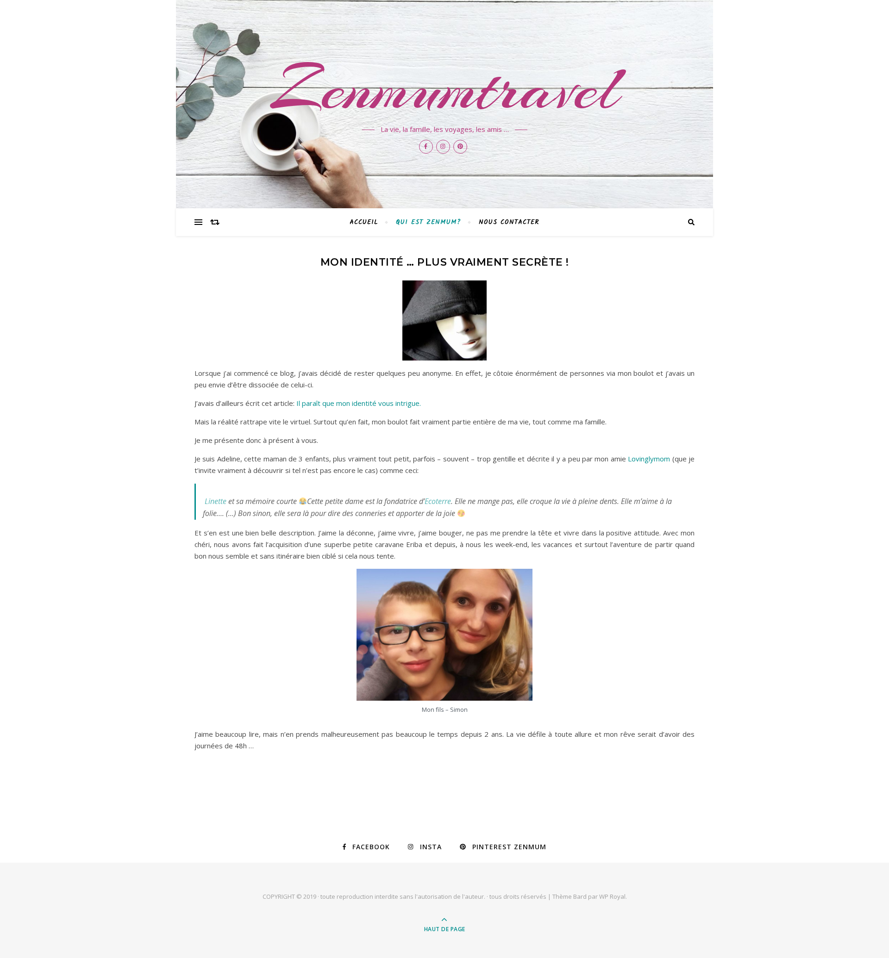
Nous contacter (509, 222)
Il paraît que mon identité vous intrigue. (358, 403)
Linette (215, 501)
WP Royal (612, 896)
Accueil (364, 222)
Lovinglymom (649, 458)
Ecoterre (438, 501)
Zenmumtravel (444, 89)
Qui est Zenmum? (428, 222)
